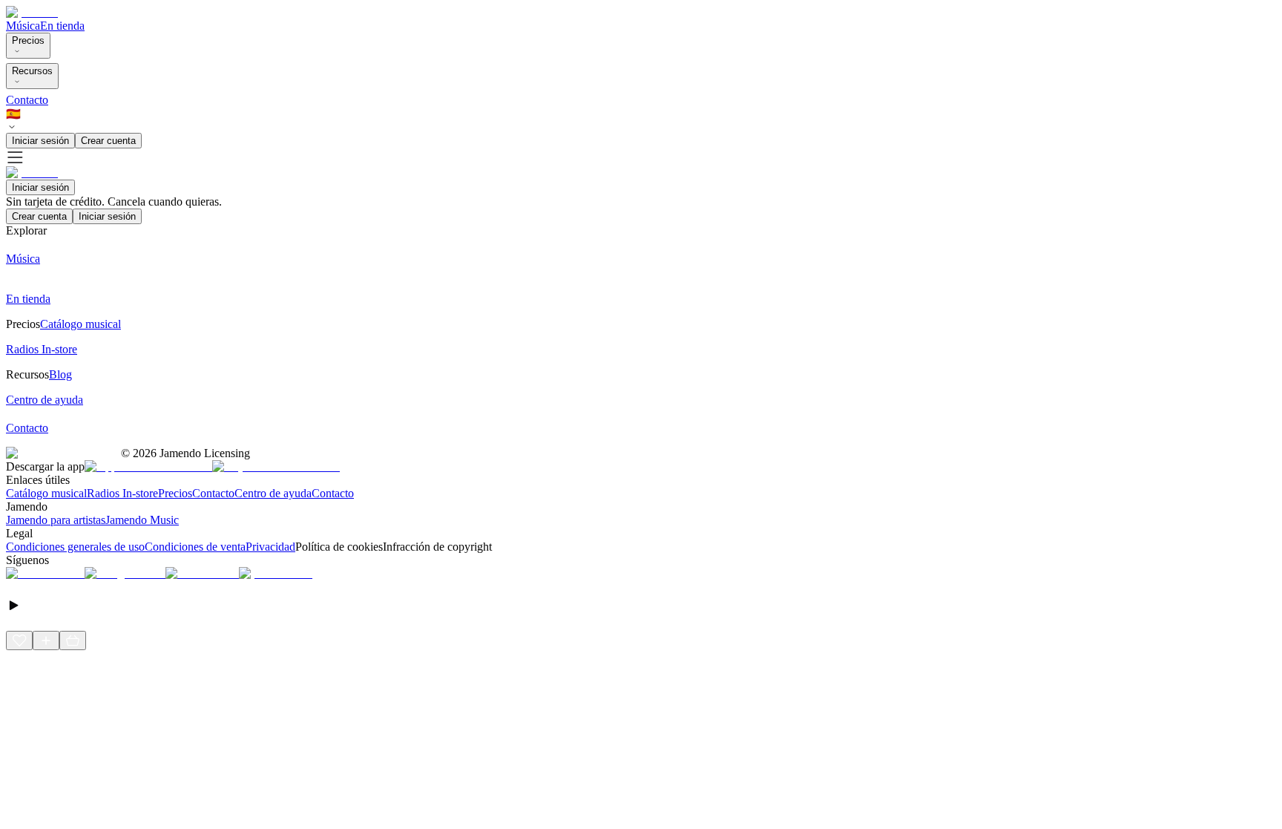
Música (23, 25)
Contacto (27, 100)
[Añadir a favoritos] (19, 640)
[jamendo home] (32, 12)
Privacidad (270, 546)
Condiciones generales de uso (75, 546)
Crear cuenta (108, 140)
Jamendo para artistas (55, 520)
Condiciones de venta (195, 546)
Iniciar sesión (40, 140)
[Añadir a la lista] (46, 640)
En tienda (62, 25)
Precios (28, 40)
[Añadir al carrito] (72, 640)
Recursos (32, 70)
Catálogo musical (46, 493)
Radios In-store (122, 493)
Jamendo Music (142, 520)
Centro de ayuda (273, 493)
